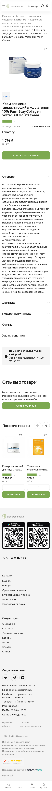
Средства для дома (13, 604)
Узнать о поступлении (26, 155)
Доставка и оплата (12, 633)
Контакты (7, 628)
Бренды (6, 637)
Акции (5, 642)
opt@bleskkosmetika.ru (13, 697)
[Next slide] (46, 425)
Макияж (6, 581)
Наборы (6, 585)
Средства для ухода (14, 590)
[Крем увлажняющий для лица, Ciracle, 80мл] (13, 447)
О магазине (8, 623)
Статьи (6, 651)
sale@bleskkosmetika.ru (20, 689)
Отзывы (6, 647)
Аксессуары (9, 599)
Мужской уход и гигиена (16, 594)
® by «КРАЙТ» (9, 775)
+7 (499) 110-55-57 (17, 558)
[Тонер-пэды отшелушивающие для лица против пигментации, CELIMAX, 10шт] (38, 447)
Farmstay (8, 132)
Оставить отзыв (26, 405)
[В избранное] (45, 48)
